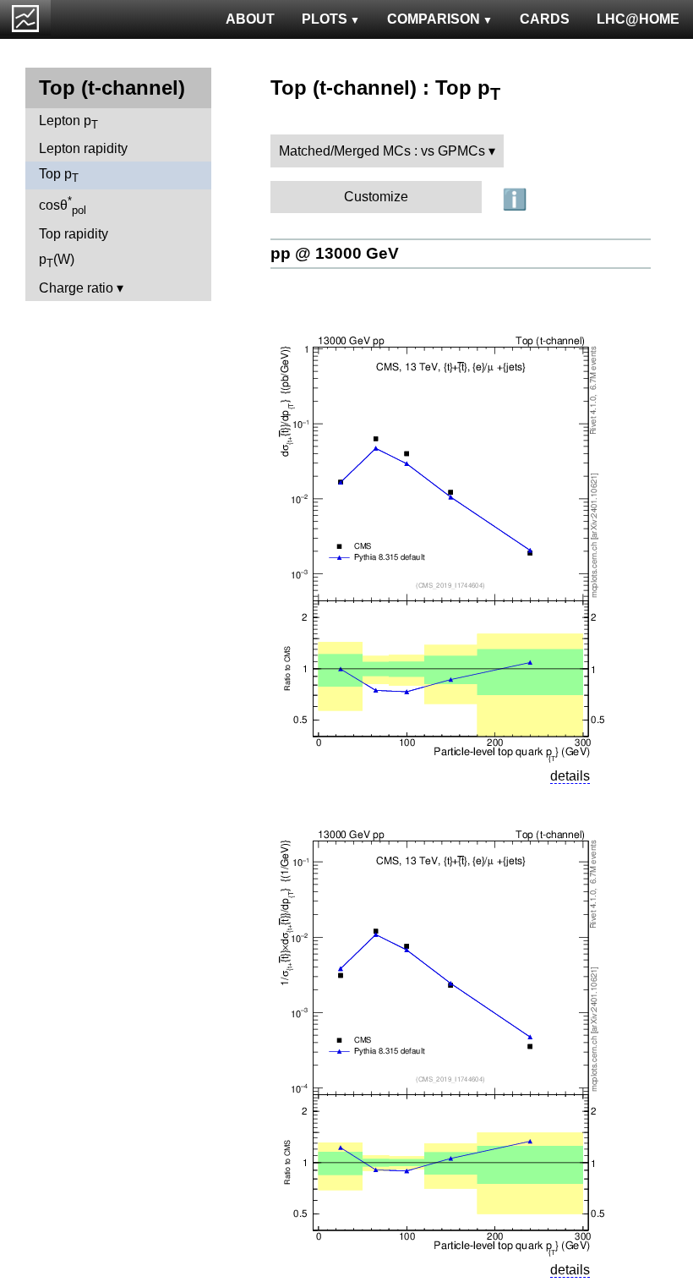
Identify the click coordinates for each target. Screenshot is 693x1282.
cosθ (62, 205)
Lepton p (68, 122)
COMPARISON (433, 19)
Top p (59, 175)
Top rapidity (73, 234)
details (570, 776)
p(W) (56, 261)
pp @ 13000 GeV (334, 253)
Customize (376, 196)
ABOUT (250, 19)
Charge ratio (76, 288)
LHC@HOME (638, 19)
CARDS (545, 19)
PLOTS (324, 19)
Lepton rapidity (83, 148)
